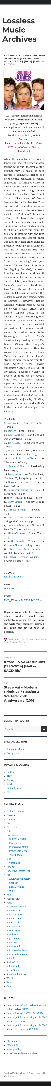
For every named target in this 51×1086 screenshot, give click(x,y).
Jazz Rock (14, 938)
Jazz (9, 859)
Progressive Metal (18, 847)
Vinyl (9, 784)
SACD (9, 776)
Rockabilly (14, 966)
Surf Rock (14, 970)
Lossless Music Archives (19, 29)
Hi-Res (10, 772)
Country (11, 819)
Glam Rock (14, 926)
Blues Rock (14, 910)
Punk (12, 958)
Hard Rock (14, 930)
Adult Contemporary (19, 878)
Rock (9, 902)
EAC (6, 576)
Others (10, 986)
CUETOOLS (16, 576)
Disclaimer (12, 1041)
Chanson (13, 883)
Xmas (9, 982)
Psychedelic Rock (18, 954)
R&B (9, 894)
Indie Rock (14, 934)
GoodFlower (13, 639)
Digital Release (14, 788)
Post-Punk (14, 946)
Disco (9, 823)
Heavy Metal (13, 835)
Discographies (14, 753)
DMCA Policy (13, 1045)
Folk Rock (14, 922)
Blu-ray (10, 780)
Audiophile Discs (15, 749)
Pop (8, 875)
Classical (11, 815)
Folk (9, 831)
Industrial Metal (17, 839)
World (10, 978)
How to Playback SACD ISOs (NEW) (25, 1013)
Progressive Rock (18, 950)
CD (8, 792)
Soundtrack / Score (16, 974)
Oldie (12, 890)
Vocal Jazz (14, 863)
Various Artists (18, 642)
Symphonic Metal (18, 851)
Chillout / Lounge (16, 811)
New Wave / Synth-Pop (18, 871)
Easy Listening (16, 886)
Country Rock (16, 918)
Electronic (12, 827)
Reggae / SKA (13, 898)
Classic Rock (15, 914)
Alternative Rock (17, 906)
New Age (11, 867)
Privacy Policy (14, 1049)
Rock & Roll (12, 962)
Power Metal (15, 843)
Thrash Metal (16, 855)
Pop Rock (14, 942)
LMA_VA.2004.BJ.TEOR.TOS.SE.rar (23, 600)
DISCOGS (9, 588)
